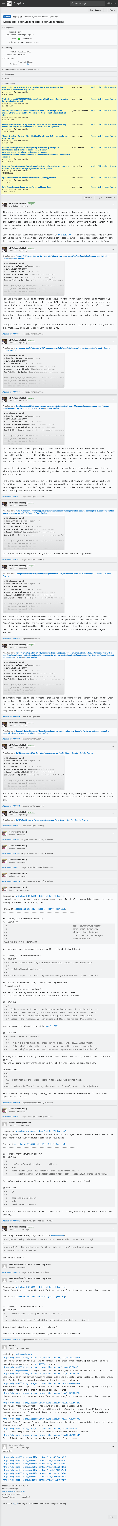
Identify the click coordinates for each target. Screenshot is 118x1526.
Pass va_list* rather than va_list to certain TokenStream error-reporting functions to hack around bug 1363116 (32, 88)
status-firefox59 (9, 1491)
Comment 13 (13, 1281)
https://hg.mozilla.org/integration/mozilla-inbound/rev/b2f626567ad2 (41, 1403)
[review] (61, 896)
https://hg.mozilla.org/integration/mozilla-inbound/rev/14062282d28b (41, 1393)
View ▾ (112, 10)
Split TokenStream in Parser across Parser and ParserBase (26, 187)
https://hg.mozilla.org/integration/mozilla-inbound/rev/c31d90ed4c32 (41, 1374)
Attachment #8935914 (11, 639)
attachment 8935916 (26, 896)
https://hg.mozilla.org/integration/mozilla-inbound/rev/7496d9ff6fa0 (41, 1419)
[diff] (52, 896)
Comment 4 (13, 505)
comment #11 (57, 1235)
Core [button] (20, 32)
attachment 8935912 (26, 1131)
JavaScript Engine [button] (26, 35)
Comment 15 (13, 1448)
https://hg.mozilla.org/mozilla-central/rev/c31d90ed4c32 (34, 1460)
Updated (12, 835)
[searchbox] (87, 3)
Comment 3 (13, 401)
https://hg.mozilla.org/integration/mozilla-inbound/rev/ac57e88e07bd (41, 1367)
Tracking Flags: (8, 58)
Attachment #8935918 (11, 806)
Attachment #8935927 (11, 826)
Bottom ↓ (88, 198)
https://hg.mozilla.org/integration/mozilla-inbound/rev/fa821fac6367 (41, 1383)
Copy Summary (96, 10)
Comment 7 (13, 726)
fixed (29, 64)
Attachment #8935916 (11, 739)
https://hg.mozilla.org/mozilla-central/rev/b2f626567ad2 (34, 1470)
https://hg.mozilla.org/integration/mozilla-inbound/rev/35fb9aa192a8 (41, 1357)
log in (15, 1503)
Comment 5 (13, 568)
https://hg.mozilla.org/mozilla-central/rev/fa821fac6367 (34, 1464)
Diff (99, 87)
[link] (33, 278)
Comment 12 (13, 1230)
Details (93, 87)
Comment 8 (13, 748)
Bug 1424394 (18, 17)
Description (13, 206)
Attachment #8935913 (11, 559)
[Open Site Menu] (3, 3)
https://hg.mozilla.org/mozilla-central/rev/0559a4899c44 (34, 1480)
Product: (12, 32)
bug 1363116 (39, 1364)
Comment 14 (13, 1348)
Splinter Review (109, 87)
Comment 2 (13, 343)
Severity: (28, 42)
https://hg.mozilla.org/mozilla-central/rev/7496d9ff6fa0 (34, 1473)
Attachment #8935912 (11, 497)
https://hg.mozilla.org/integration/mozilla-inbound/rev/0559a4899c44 (41, 1435)
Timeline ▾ (110, 198)
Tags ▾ (99, 198)
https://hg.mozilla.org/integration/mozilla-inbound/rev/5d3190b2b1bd (41, 1428)
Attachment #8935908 (11, 334)
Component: (11, 35)
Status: (13, 52)
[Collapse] (113, 205)
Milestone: (11, 55)
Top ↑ (112, 1517)
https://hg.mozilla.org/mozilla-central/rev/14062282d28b (34, 1467)
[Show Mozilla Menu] (9, 3)
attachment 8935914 (26, 1287)
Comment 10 (13, 890)
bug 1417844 (51, 1026)
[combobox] (87, 3)
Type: (14, 39)
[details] (42, 896)
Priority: (12, 42)
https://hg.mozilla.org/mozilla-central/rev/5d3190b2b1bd (34, 1476)
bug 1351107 (64, 235)
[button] (111, 3)
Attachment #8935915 (11, 717)
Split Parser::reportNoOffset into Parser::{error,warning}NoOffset (29, 178)
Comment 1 (13, 251)
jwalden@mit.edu (23, 1354)
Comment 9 (13, 815)
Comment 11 (13, 1125)
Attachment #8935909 (11, 392)
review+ (80, 87)
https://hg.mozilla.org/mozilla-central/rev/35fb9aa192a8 (34, 1457)
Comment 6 (13, 647)
